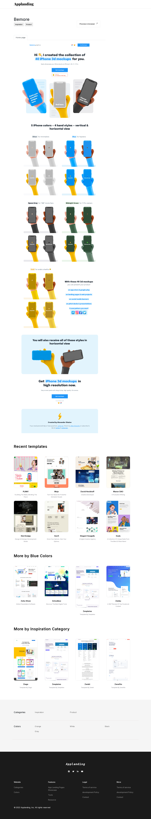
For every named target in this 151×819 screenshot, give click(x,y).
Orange (38, 726)
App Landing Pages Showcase (56, 788)
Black (107, 726)
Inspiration (39, 712)
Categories (18, 787)
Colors (16, 792)
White (72, 726)
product (29, 24)
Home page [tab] (20, 37)
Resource (52, 800)
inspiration (18, 24)
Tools (50, 795)
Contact (85, 797)
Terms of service (89, 787)
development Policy (90, 792)
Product (73, 712)
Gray (37, 731)
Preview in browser (87, 24)
